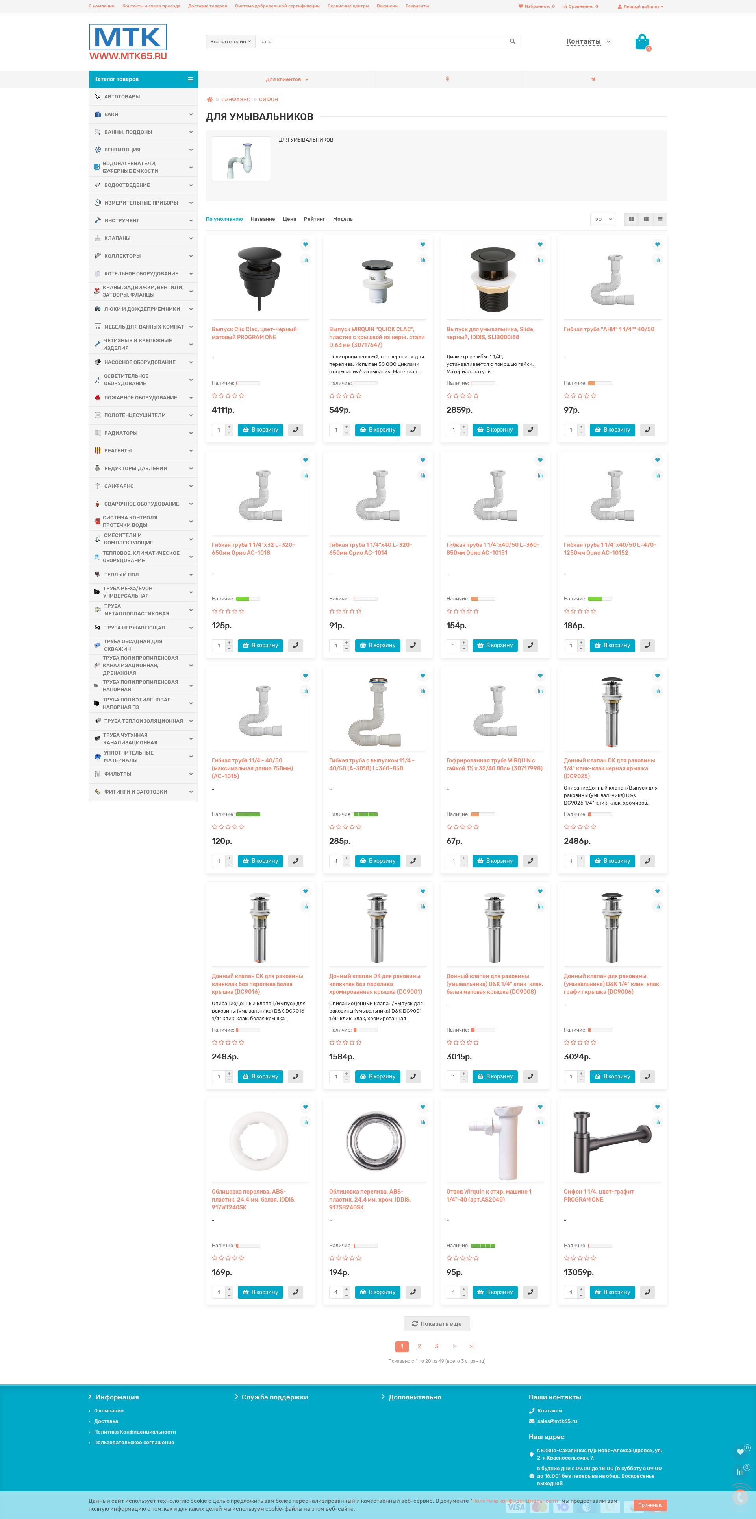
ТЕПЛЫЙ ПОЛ (121, 575)
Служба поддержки (275, 1397)
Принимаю (650, 1505)
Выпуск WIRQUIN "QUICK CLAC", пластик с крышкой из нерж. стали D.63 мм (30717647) (377, 337)
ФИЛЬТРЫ (118, 774)
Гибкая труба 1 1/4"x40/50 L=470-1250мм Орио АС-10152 (610, 549)
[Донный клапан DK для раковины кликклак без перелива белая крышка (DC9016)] (260, 927)
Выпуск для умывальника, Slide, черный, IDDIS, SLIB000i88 (491, 333)
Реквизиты (417, 6)
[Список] (646, 219)
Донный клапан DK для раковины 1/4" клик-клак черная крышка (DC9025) (609, 768)
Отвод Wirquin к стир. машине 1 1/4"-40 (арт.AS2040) (489, 1196)
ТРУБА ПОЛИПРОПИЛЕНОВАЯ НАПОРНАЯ (140, 685)
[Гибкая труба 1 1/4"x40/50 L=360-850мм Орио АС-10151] (495, 495)
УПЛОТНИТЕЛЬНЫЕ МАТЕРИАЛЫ (129, 756)
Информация (117, 1397)
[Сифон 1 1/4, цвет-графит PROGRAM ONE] (613, 1142)
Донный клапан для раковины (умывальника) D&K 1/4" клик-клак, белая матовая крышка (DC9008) (495, 984)
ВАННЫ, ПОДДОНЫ (128, 132)
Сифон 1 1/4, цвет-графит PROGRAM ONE (599, 1196)
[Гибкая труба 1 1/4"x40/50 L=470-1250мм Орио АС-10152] (613, 495)
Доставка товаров (207, 6)
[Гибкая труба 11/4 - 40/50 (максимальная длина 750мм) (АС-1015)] (260, 711)
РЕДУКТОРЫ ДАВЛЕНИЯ (135, 468)
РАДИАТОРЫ (121, 433)
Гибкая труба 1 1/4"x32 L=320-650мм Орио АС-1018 (253, 549)
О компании (102, 6)
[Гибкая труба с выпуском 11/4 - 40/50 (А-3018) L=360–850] (378, 711)
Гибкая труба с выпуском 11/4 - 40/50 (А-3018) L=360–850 (372, 764)
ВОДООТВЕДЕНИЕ (127, 185)
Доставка (106, 1421)
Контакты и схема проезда (151, 6)
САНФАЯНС (119, 486)
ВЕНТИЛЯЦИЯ (122, 150)
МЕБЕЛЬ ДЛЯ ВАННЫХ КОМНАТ (144, 327)
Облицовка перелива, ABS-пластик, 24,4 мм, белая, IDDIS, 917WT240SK (254, 1200)
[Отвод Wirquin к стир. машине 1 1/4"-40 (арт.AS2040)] (495, 1142)
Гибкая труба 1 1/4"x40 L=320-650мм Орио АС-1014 (370, 549)
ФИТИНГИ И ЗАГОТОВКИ (135, 792)
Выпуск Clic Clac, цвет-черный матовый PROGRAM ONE (254, 333)
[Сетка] (631, 219)
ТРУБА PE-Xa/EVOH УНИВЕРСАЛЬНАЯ (127, 592)
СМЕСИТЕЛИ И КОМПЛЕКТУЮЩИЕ (128, 539)
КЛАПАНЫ (117, 238)
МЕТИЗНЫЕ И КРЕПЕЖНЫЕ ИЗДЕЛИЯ (137, 344)
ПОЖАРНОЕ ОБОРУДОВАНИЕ (140, 398)
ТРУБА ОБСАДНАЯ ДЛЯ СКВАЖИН (133, 645)
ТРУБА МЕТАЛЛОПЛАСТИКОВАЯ (136, 609)
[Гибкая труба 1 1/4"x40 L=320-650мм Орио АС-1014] (378, 495)
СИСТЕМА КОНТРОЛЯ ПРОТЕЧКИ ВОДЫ (130, 521)
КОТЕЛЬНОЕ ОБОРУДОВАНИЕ (141, 274)
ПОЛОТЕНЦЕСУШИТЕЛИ (135, 415)
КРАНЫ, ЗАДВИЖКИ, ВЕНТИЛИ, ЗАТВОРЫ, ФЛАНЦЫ (143, 291)
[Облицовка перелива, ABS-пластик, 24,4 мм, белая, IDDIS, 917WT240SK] (260, 1142)
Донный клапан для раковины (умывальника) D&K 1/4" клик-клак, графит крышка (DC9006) (612, 984)
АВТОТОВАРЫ (122, 97)
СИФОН (268, 99)
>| (471, 1346)
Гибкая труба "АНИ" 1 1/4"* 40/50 (609, 329)
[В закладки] (305, 245)
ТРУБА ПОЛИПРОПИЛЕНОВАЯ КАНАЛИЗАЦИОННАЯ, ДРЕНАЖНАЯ (140, 665)
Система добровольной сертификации (277, 6)
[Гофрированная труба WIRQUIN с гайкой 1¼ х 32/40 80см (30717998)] (495, 711)
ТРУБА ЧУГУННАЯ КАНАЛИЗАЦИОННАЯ (130, 739)
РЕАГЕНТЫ (118, 451)
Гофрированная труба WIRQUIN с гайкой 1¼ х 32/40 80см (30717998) (495, 764)
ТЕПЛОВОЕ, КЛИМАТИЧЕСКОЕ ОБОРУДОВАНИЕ (141, 556)
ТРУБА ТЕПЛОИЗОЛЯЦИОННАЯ (143, 721)
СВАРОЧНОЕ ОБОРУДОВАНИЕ (141, 504)
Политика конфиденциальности (515, 1501)
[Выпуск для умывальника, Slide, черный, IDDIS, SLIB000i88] (495, 280)
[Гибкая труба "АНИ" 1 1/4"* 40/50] (613, 280)
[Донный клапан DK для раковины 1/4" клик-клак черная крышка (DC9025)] (613, 711)
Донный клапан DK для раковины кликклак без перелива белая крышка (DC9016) (257, 984)
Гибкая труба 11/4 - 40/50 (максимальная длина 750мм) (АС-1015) (252, 768)
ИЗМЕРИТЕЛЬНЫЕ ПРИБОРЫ (141, 203)
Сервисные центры (348, 6)
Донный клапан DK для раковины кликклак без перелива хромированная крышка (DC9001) (375, 984)
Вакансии (387, 6)
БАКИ (111, 114)
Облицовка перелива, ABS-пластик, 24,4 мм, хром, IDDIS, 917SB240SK (370, 1200)
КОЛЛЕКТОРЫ (122, 256)
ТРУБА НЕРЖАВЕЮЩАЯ (134, 628)
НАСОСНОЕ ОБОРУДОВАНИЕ (140, 362)
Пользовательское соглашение (134, 1442)
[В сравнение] (305, 260)
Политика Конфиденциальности (135, 1432)
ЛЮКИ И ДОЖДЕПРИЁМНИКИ (142, 309)
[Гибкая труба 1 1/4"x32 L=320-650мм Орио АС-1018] (260, 495)
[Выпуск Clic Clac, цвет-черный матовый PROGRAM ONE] (260, 280)
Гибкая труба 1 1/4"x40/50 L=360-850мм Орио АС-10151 (493, 549)
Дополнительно (415, 1397)
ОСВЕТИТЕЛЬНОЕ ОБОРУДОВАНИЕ (126, 379)
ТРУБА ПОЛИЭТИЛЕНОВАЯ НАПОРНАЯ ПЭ (137, 703)
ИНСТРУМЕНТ (121, 220)
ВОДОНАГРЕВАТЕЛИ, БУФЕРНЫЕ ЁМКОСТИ (130, 167)
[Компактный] (660, 219)
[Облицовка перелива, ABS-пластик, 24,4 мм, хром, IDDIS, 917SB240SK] (378, 1142)
